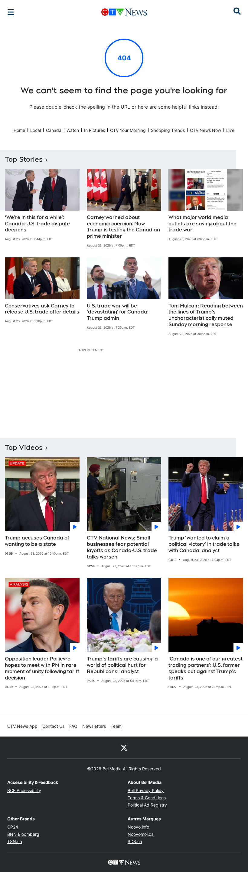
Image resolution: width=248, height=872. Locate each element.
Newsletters (94, 726)
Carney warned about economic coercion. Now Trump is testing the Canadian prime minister (123, 227)
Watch (73, 130)
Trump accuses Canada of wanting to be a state (37, 541)
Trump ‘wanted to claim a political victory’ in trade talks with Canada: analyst (203, 544)
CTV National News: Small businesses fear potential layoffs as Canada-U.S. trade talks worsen (122, 547)
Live (230, 130)
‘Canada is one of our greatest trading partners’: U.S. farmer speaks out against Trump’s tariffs (205, 668)
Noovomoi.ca (141, 834)
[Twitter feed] (124, 747)
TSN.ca (14, 841)
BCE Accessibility (24, 790)
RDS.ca (135, 841)
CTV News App (22, 726)
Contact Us (53, 726)
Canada (53, 130)
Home (19, 130)
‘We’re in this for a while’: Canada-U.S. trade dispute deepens (37, 224)
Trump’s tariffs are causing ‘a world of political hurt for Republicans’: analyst (122, 665)
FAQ (73, 726)
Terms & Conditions (147, 797)
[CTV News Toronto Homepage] (124, 12)
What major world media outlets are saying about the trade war (202, 224)
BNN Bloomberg (23, 834)
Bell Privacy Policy (146, 790)
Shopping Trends (168, 130)
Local (35, 130)
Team (116, 726)
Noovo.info (138, 826)
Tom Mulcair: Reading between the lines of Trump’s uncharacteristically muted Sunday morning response (205, 315)
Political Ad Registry (147, 804)
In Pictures (94, 130)
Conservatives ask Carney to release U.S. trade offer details (42, 309)
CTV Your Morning (128, 130)
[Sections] (11, 12)
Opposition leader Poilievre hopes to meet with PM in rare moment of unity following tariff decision (42, 668)
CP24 (12, 826)
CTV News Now (205, 130)
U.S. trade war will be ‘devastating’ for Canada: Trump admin (117, 312)
